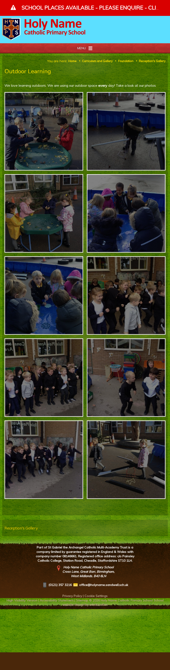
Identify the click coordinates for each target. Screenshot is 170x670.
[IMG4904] (44, 459)
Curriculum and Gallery (97, 61)
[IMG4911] (126, 131)
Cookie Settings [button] (96, 596)
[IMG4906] (44, 377)
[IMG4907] (126, 295)
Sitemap (82, 600)
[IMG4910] (44, 213)
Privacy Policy (72, 596)
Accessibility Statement (56, 600)
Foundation (125, 61)
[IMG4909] (126, 213)
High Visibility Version (22, 600)
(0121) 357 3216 (60, 585)
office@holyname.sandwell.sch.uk (103, 585)
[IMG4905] (126, 377)
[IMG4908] (44, 295)
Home (72, 61)
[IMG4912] (44, 131)
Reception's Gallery (152, 61)
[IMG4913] (126, 459)
